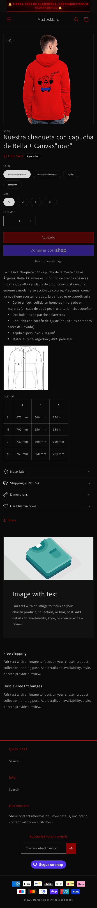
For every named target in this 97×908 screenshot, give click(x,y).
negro (15, 185)
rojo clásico (19, 175)
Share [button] (12, 520)
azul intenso (49, 175)
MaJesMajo (39, 899)
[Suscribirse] (71, 848)
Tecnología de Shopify (60, 899)
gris (73, 175)
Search (14, 761)
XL (52, 203)
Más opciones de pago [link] (48, 261)
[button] (9, 19)
